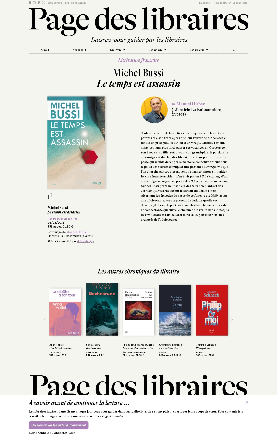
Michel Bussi (138, 73)
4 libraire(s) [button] (85, 241)
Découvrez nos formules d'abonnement (58, 425)
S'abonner (204, 2)
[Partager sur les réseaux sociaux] (51, 197)
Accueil (45, 49)
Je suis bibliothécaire (75, 2)
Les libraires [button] (197, 49)
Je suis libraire (54, 2)
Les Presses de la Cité (62, 219)
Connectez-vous (63, 433)
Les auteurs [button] (156, 49)
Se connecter (239, 2)
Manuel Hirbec (76, 232)
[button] (45, 319)
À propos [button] (78, 49)
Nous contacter (222, 2)
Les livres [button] (116, 49)
